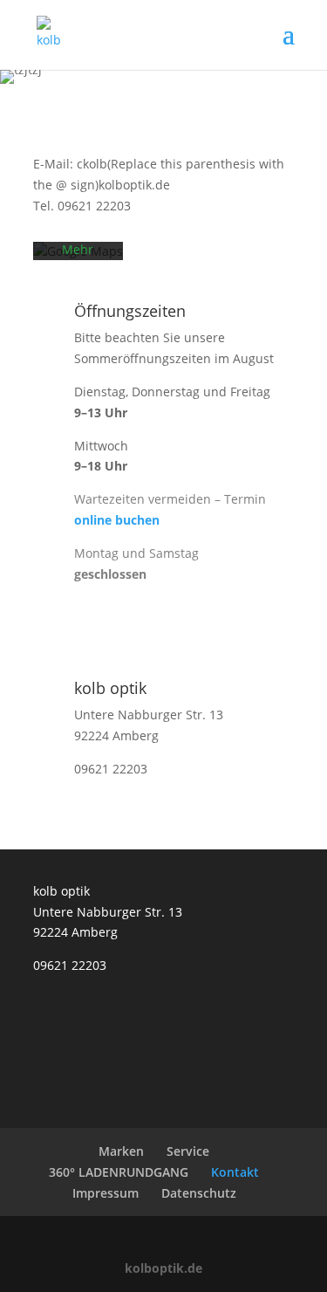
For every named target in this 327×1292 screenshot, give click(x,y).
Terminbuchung (163, 631)
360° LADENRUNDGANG (118, 1172)
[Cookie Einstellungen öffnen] (31, 1269)
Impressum (105, 1193)
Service (188, 1151)
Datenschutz (198, 1193)
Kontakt (235, 1172)
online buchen (117, 520)
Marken (121, 1151)
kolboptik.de (163, 1268)
